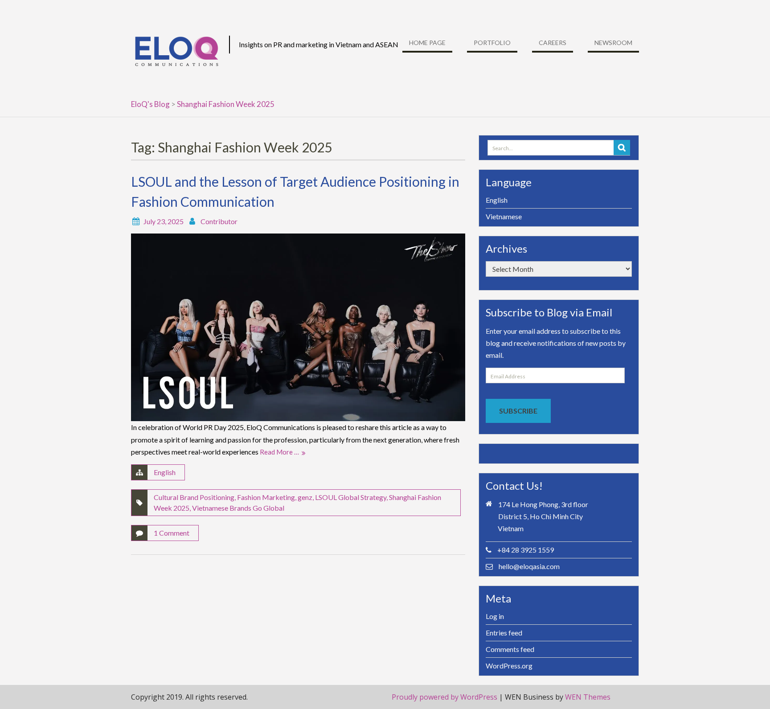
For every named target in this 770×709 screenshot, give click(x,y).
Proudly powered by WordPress (444, 697)
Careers (552, 42)
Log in (495, 616)
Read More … (279, 452)
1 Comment (171, 533)
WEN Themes (587, 697)
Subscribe (518, 410)
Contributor (219, 221)
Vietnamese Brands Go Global (238, 508)
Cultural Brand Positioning (194, 497)
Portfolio (492, 42)
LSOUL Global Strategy (350, 497)
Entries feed (504, 632)
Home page (427, 42)
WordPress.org (509, 665)
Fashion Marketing (266, 497)
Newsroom (613, 42)
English (165, 472)
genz (305, 497)
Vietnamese (504, 216)
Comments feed (510, 649)
